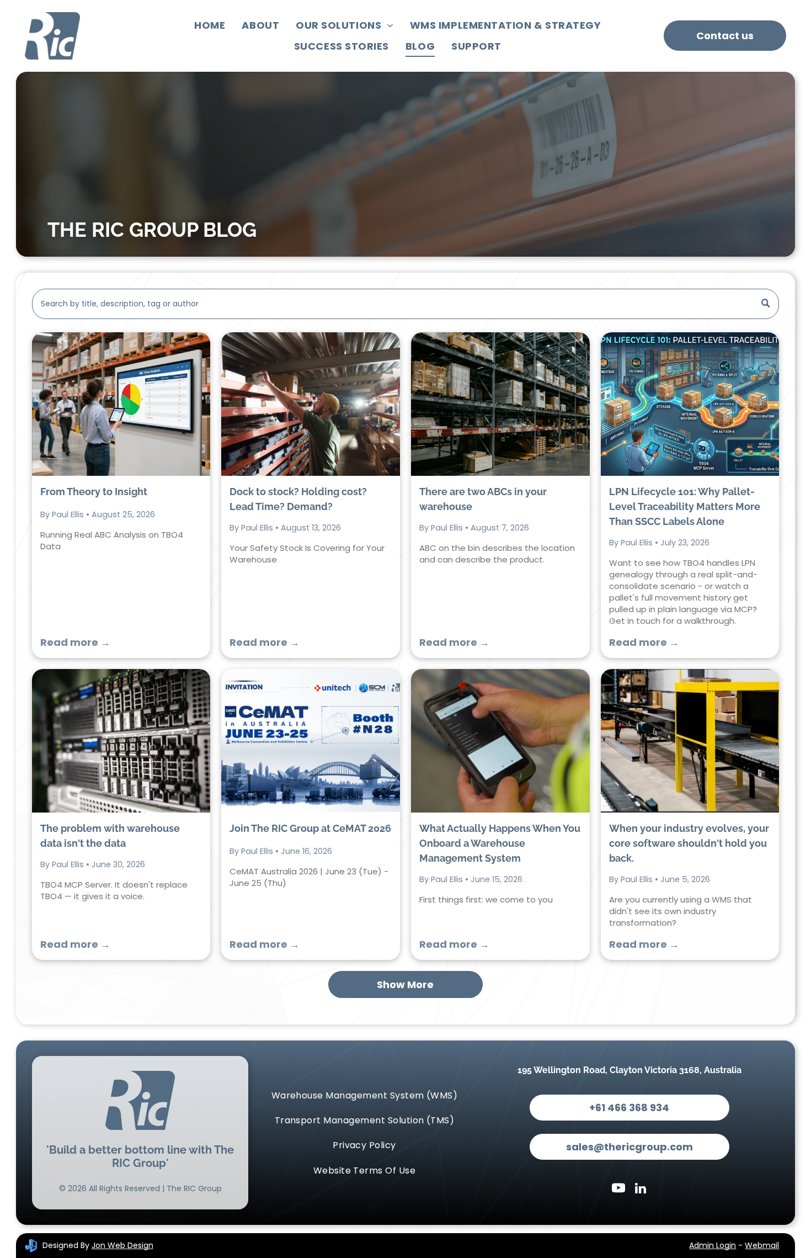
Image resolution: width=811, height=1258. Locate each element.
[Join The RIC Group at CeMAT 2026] (310, 741)
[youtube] (618, 1190)
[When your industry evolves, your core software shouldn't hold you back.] (690, 741)
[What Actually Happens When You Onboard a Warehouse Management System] (500, 741)
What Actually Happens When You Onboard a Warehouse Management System (499, 843)
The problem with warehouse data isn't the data (110, 835)
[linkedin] (640, 1190)
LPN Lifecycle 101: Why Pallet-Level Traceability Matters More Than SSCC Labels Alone (684, 506)
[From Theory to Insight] (121, 404)
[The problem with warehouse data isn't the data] (121, 741)
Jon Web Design (122, 1245)
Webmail (762, 1245)
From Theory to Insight (93, 491)
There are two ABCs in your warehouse (483, 499)
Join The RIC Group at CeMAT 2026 (310, 828)
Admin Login (712, 1245)
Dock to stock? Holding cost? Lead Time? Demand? (298, 499)
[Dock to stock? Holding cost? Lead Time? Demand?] (310, 404)
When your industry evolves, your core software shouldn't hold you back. (689, 843)
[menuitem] (209, 25)
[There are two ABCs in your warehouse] (500, 404)
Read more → (75, 642)
